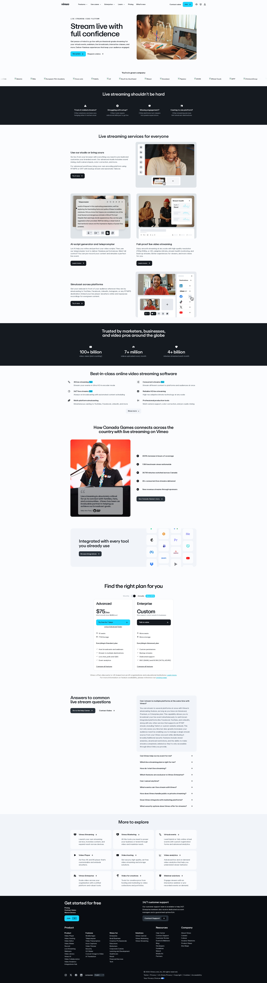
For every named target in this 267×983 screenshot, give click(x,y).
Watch (158, 951)
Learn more (172, 675)
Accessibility (196, 975)
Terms (146, 975)
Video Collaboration (72, 959)
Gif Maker (89, 951)
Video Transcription (93, 941)
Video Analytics (70, 962)
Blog (157, 943)
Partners (159, 956)
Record (67, 946)
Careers (184, 936)
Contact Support (162, 936)
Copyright (178, 975)
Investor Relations (188, 941)
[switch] (133, 596)
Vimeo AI (67, 956)
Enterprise (113, 936)
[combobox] (99, 975)
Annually (141, 596)
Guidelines (160, 948)
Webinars (67, 951)
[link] (175, 4)
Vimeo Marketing (141, 938)
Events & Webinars (163, 941)
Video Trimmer (91, 946)
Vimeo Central (140, 936)
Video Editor (69, 941)
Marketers (113, 946)
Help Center (160, 933)
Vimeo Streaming (141, 941)
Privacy (153, 975)
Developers (160, 946)
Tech (111, 962)
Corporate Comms (117, 949)
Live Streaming (70, 949)
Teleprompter (91, 938)
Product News (186, 943)
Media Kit (159, 954)
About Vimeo (186, 933)
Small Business (115, 938)
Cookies (186, 975)
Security (89, 949)
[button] (83, 4)
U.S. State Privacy (165, 975)
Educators (113, 944)
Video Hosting (69, 938)
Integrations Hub (70, 964)
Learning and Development (120, 951)
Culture (184, 938)
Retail (112, 956)
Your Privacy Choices (152, 978)
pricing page (161, 677)
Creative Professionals (118, 941)
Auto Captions (91, 944)
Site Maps (185, 946)
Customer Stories (162, 938)
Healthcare (114, 954)
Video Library (69, 954)
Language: (89, 975)
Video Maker (69, 944)
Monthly (126, 596)
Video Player (69, 936)
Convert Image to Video (94, 954)
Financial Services (116, 959)
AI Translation (91, 956)
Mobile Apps (90, 936)
